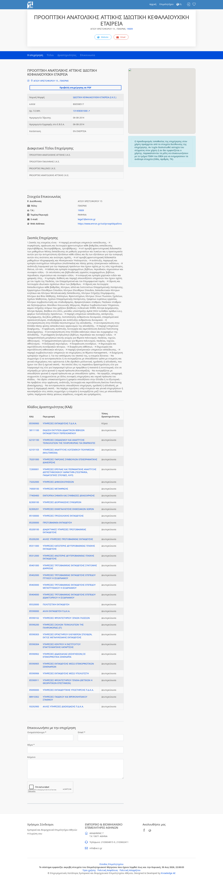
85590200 (34, 624)
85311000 (34, 545)
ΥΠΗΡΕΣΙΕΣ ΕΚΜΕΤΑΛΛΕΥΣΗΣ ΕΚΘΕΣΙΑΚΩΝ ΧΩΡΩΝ (68, 509)
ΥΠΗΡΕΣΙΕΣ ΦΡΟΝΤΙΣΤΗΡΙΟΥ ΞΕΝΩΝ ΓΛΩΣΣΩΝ (66, 617)
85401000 (34, 565)
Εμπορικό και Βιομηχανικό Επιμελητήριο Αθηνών (52, 829)
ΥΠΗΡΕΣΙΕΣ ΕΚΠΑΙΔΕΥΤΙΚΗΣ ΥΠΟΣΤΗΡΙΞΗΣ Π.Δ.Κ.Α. (68, 689)
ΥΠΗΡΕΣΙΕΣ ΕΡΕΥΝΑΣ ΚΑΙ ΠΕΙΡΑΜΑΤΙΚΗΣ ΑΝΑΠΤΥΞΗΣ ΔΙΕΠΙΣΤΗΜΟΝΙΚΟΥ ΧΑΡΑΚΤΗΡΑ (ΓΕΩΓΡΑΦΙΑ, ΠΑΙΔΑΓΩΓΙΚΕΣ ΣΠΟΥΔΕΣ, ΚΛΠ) (69, 472)
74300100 (34, 488)
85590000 (34, 611)
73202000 (34, 481)
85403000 (34, 584)
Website (104, 37)
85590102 (34, 617)
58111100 (34, 430)
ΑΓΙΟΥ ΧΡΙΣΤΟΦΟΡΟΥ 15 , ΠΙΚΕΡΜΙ (51, 81)
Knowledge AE (168, 873)
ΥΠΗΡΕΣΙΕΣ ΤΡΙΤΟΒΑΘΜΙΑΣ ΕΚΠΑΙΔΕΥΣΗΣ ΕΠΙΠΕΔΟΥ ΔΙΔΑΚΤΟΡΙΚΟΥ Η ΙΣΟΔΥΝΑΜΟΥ (69, 596)
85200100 (34, 529)
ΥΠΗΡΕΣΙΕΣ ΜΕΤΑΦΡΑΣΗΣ (55, 488)
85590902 (34, 653)
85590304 (34, 644)
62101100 (34, 439)
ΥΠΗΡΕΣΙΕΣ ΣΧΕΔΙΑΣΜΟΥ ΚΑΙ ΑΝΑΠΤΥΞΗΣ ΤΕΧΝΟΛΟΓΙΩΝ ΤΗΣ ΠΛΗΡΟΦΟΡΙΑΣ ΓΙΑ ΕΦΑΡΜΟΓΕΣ (69, 441)
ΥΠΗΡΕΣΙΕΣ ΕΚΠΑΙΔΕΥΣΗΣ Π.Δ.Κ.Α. (60, 423)
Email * (81, 732)
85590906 (34, 673)
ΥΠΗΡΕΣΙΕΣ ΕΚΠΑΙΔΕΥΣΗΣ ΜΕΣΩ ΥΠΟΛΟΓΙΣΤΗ (66, 673)
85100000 (34, 515)
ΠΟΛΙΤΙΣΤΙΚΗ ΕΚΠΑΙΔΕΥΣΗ (56, 604)
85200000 (34, 522)
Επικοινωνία (87, 55)
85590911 (34, 680)
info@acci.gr (96, 848)
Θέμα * (31, 744)
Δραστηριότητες (66, 55)
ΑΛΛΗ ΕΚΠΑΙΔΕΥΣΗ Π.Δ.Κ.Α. (56, 611)
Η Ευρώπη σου (34, 833)
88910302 (34, 696)
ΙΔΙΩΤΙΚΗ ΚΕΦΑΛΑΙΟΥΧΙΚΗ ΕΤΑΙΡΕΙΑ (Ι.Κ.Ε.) (94, 97)
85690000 (34, 689)
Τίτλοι (50, 55)
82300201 (34, 509)
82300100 (34, 502)
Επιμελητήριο (166, 4)
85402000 (34, 575)
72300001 (34, 469)
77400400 (34, 495)
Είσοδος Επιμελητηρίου (111, 864)
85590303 (34, 634)
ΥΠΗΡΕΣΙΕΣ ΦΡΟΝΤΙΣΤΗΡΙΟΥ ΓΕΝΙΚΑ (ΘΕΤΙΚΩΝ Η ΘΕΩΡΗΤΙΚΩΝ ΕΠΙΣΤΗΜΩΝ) (67, 682)
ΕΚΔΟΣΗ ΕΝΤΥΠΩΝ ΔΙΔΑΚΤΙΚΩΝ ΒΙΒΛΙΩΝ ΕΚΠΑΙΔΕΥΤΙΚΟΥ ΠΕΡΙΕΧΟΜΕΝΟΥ (63, 432)
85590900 (34, 423)
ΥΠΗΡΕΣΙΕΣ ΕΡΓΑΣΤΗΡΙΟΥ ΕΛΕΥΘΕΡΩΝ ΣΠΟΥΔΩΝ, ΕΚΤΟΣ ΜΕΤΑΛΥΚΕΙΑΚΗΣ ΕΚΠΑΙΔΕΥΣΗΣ (67, 636)
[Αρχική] (30, 4)
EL (180, 4)
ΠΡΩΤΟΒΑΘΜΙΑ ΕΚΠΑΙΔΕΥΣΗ (57, 522)
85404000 (34, 594)
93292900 (34, 706)
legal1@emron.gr (87, 219)
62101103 (34, 449)
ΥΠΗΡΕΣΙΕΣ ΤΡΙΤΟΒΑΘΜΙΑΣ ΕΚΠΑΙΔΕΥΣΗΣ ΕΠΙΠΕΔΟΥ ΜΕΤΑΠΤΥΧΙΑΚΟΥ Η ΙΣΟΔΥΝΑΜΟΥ (69, 586)
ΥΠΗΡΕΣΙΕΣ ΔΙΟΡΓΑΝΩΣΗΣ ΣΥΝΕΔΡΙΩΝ (62, 502)
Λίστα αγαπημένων (194, 4)
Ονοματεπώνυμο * (36, 732)
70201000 (34, 459)
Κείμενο (31, 757)
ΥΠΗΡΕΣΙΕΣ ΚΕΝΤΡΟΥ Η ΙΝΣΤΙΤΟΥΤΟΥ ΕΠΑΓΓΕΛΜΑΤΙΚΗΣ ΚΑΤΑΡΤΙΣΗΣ (62, 646)
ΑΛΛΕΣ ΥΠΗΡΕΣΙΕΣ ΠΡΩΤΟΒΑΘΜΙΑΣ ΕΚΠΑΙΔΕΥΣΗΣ (68, 539)
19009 (130, 28)
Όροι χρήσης (89, 870)
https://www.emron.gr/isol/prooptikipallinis (100, 223)
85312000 (34, 555)
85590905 (34, 663)
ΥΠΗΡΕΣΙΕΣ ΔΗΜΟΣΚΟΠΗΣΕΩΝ (58, 481)
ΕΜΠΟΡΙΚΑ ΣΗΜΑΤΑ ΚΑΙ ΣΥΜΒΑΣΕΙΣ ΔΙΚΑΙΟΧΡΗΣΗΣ (69, 495)
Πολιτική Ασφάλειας (107, 870)
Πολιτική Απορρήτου (130, 870)
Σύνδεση (188, 4)
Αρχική (152, 4)
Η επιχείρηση (35, 55)
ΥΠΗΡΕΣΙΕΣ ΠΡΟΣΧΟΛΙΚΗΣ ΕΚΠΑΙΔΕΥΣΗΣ (63, 515)
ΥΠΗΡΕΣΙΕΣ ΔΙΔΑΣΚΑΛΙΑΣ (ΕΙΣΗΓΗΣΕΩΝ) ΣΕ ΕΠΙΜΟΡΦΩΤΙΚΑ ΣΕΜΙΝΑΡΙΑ (64, 655)
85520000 (34, 604)
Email (122, 37)
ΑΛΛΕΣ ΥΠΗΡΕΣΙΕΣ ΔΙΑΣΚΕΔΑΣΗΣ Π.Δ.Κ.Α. (63, 706)
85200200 (34, 539)
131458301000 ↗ (81, 110)
